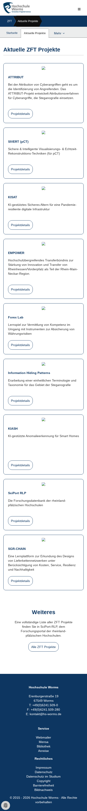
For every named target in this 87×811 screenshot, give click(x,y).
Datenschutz (43, 772)
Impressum (44, 767)
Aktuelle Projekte (28, 21)
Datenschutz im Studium (43, 776)
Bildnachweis (43, 790)
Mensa (43, 742)
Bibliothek (43, 746)
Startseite (12, 33)
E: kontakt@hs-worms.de (43, 714)
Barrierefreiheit (43, 785)
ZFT (9, 21)
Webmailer (43, 737)
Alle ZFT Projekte (43, 647)
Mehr (57, 33)
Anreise (43, 751)
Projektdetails (20, 114)
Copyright (43, 781)
